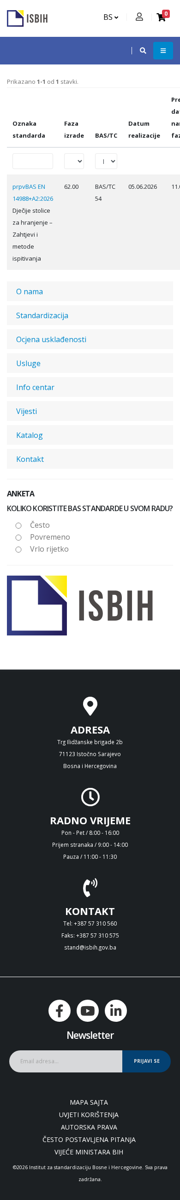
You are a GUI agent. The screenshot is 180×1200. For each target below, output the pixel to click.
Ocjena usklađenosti (51, 339)
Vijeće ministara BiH (88, 1152)
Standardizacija (42, 315)
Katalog (29, 435)
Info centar (35, 387)
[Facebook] (59, 1011)
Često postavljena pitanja (89, 1139)
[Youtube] (88, 1011)
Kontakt (30, 459)
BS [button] (108, 17)
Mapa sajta (89, 1102)
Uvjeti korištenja (89, 1114)
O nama (29, 291)
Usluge (28, 363)
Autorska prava (89, 1127)
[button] (138, 50)
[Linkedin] (116, 1011)
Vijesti (26, 411)
